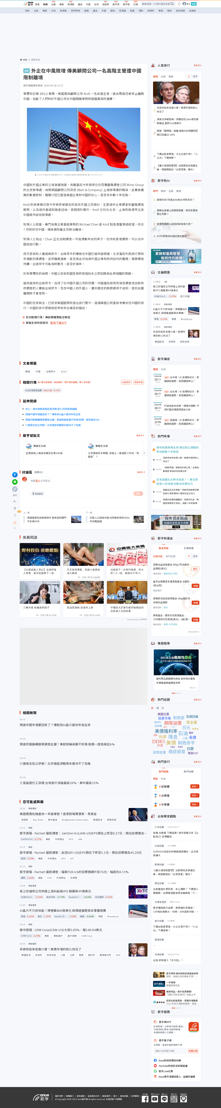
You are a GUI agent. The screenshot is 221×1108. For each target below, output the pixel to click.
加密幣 (105, 4)
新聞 (45, 4)
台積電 (165, 795)
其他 (166, 607)
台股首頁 (126, 382)
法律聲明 (135, 1096)
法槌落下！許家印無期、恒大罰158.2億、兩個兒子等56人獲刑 (127, 571)
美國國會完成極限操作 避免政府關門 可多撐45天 (46, 519)
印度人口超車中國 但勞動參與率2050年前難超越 (109, 519)
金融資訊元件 (93, 1096)
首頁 (37, 4)
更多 (195, 76)
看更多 (139, 435)
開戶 (195, 569)
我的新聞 (180, 10)
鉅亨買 (116, 4)
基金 (80, 4)
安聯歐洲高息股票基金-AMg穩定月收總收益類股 (171, 600)
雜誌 (169, 10)
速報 (86, 10)
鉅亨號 (126, 4)
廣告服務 (81, 1096)
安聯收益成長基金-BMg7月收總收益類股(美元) (171, 566)
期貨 (112, 10)
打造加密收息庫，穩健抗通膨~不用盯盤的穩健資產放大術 (181, 407)
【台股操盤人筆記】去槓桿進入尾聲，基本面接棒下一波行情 (40, 571)
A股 (165, 282)
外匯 (88, 4)
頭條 (27, 10)
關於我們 (59, 1096)
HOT (167, 377)
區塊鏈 (122, 10)
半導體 (165, 804)
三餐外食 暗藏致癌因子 (36, 607)
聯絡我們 (106, 1096)
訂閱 (135, 4)
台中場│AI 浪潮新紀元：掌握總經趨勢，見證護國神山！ (181, 379)
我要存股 (138, 382)
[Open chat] (15, 523)
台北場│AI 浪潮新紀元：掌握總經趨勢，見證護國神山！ (181, 393)
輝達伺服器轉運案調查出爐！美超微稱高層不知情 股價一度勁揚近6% (62, 419)
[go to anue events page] (179, 4)
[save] (15, 515)
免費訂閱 (193, 1051)
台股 (53, 4)
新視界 (150, 10)
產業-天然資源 (170, 624)
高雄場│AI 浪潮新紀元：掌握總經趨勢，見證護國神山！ (181, 422)
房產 (132, 10)
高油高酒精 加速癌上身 (80, 607)
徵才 (115, 1096)
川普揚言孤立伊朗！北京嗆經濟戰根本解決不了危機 (53, 425)
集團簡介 (70, 1096)
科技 (53, 10)
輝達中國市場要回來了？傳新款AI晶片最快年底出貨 (52, 414)
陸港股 (71, 4)
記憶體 (165, 786)
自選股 (192, 10)
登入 (188, 3)
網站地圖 (124, 1096)
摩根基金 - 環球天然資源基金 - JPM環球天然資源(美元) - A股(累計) (170, 617)
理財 (141, 10)
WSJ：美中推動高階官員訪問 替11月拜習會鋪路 (51, 409)
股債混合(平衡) (171, 573)
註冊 (194, 3)
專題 (160, 10)
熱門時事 (75, 10)
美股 (61, 4)
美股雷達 (168, 304)
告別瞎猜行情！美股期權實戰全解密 (48, 317)
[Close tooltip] (40, 522)
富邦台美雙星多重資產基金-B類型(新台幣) (171, 583)
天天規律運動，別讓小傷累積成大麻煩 (83, 571)
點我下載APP (58, 323)
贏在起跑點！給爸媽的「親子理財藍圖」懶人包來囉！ (66, 382)
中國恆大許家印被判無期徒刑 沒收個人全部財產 (127, 609)
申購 (195, 586)
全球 (96, 4)
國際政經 (35, 59)
